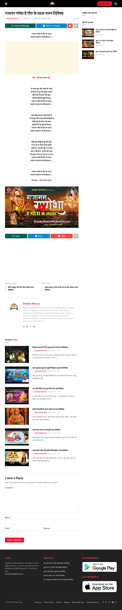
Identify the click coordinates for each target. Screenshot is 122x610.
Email (8, 528)
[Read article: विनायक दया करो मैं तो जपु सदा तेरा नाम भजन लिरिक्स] (17, 354)
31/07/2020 (52, 453)
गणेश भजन (37, 18)
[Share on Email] (70, 25)
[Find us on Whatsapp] (116, 602)
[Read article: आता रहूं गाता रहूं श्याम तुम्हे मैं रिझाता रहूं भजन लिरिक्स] (17, 375)
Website (46, 528)
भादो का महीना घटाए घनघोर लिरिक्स (54, 575)
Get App (106, 4)
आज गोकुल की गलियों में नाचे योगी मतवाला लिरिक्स (58, 579)
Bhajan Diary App (78, 602)
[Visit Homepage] (52, 4)
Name (8, 517)
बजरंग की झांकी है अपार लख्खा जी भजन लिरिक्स (48, 409)
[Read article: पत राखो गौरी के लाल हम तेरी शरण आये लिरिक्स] (17, 395)
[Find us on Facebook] (103, 602)
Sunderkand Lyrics (92, 602)
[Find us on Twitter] (109, 602)
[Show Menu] (6, 3)
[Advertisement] (42, 57)
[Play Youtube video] (42, 207)
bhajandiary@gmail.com (14, 574)
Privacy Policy (49, 602)
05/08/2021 (52, 392)
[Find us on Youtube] (113, 602)
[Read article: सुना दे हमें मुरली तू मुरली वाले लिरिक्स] (88, 54)
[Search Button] (116, 3)
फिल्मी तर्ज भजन (45, 18)
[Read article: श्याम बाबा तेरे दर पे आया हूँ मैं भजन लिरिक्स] (17, 436)
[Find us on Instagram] (106, 602)
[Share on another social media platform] (76, 25)
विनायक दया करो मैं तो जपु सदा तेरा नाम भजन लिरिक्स (50, 347)
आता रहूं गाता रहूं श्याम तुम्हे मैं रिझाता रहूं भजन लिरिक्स (50, 367)
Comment (9, 487)
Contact (58, 602)
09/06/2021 (27, 18)
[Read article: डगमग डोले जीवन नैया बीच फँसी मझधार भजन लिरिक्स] (17, 457)
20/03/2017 (52, 350)
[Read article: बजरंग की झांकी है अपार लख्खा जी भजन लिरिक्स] (17, 416)
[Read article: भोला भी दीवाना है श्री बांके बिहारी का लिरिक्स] (88, 33)
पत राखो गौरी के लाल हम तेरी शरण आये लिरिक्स (48, 388)
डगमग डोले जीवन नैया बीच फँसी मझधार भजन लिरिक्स (50, 450)
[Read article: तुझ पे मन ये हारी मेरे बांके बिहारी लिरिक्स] (88, 44)
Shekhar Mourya (13, 18)
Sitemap (66, 602)
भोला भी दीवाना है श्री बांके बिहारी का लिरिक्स (106, 30)
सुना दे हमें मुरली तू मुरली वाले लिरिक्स (106, 51)
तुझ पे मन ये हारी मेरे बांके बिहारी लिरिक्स (104, 41)
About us (38, 602)
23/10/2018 (52, 412)
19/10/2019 (52, 371)
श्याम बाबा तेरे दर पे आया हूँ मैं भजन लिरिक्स (46, 429)
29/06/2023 (52, 433)
